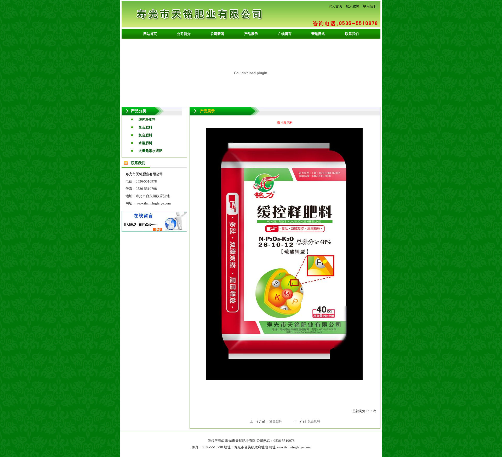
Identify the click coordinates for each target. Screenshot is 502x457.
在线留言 (285, 34)
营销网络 (318, 34)
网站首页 (150, 34)
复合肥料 (275, 421)
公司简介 (184, 34)
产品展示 (251, 34)
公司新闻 (217, 34)
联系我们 (352, 34)
